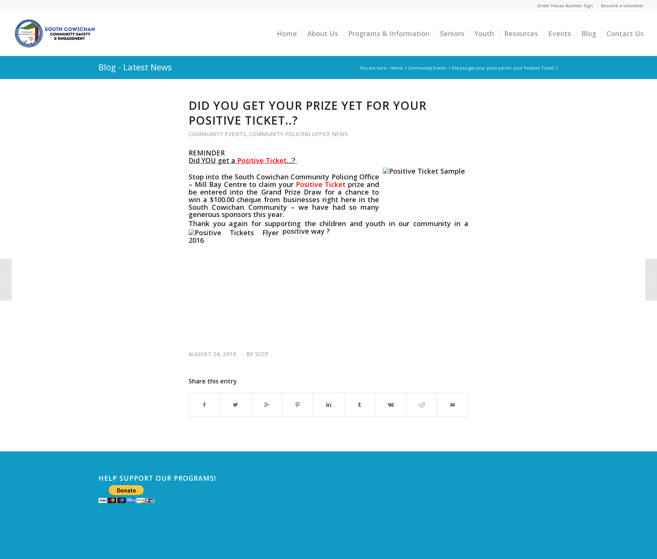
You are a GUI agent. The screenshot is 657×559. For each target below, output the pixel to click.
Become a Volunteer (622, 5)
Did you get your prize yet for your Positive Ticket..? (308, 113)
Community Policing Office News (298, 134)
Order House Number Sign (565, 5)
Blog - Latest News (135, 67)
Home (396, 68)
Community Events (427, 68)
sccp (261, 354)
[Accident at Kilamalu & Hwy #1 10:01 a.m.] (6, 280)
